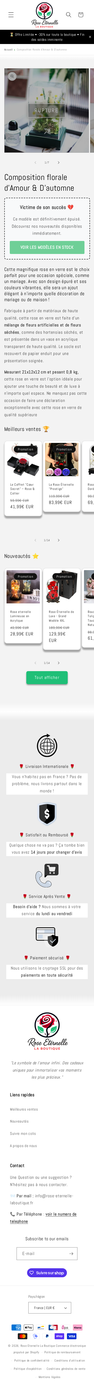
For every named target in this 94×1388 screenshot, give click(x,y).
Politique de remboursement (62, 1352)
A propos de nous (23, 1145)
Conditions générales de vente (66, 1369)
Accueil (8, 49)
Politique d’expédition (28, 1369)
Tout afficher (47, 677)
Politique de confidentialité (31, 1361)
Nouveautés (19, 1121)
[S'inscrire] (71, 1253)
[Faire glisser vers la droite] (58, 162)
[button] (11, 15)
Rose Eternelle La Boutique (38, 1346)
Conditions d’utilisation (69, 1361)
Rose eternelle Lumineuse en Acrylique (20, 616)
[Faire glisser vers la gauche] (35, 162)
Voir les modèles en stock (47, 247)
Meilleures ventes (24, 1109)
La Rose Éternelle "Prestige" (61, 487)
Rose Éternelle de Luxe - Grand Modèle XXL (61, 616)
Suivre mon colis (23, 1133)
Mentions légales (50, 1377)
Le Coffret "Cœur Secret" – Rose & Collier (22, 489)
